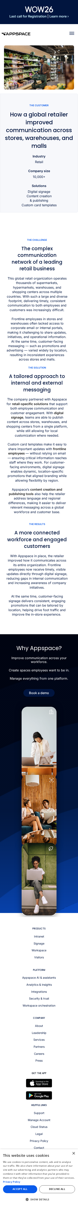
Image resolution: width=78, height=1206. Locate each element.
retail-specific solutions (30, 404)
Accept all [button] (20, 1189)
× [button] (73, 1153)
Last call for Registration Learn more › (39, 16)
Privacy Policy (11, 1181)
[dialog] (39, 1177)
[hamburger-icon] (72, 33)
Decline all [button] (57, 1189)
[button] (39, 1199)
